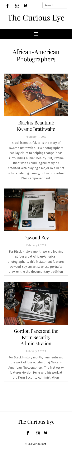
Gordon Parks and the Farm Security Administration (36, 337)
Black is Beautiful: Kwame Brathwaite (36, 125)
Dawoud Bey (36, 237)
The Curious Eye (36, 17)
